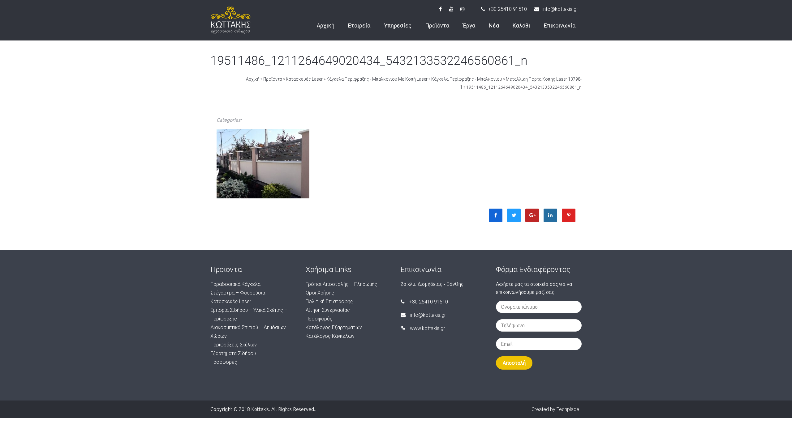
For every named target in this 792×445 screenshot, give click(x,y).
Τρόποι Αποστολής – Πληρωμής (341, 284)
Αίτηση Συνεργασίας (328, 310)
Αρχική (325, 25)
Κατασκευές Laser (304, 79)
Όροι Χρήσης (320, 293)
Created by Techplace (555, 409)
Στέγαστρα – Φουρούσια (237, 293)
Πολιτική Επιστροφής (329, 301)
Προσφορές (223, 362)
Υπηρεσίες (397, 25)
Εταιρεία (359, 25)
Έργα (469, 25)
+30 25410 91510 (507, 9)
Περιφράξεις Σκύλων (233, 345)
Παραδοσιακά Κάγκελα (235, 284)
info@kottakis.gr (560, 9)
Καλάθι (521, 25)
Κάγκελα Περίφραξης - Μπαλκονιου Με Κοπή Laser (377, 79)
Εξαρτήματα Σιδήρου (233, 353)
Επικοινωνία (559, 25)
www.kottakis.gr (427, 328)
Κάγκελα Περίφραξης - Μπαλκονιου (466, 79)
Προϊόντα (437, 25)
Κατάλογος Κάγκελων (330, 336)
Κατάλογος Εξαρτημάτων (334, 327)
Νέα (494, 25)
